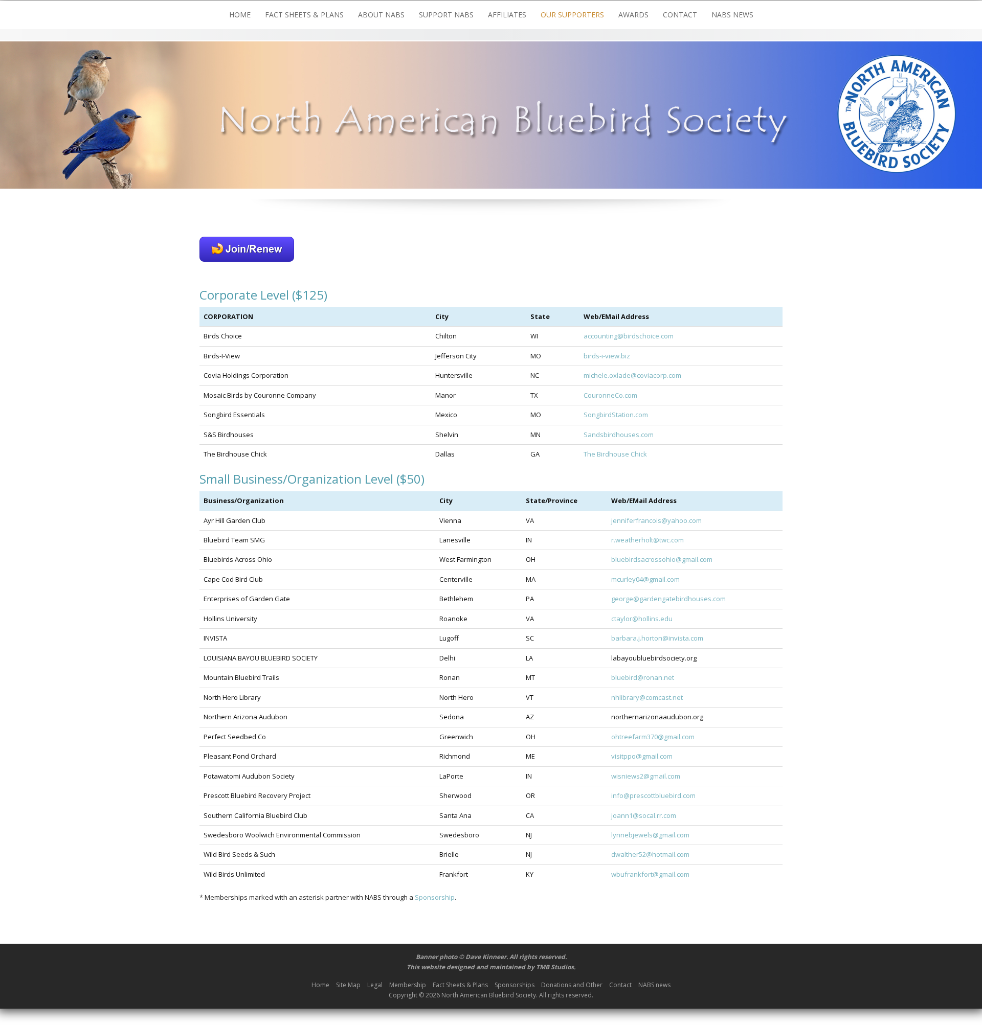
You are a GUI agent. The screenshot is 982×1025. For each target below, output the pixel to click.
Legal (375, 985)
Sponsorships (514, 985)
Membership (407, 985)
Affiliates (507, 14)
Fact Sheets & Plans (304, 14)
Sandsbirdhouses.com (619, 434)
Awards (633, 14)
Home (240, 14)
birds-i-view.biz (607, 355)
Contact (680, 14)
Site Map (348, 985)
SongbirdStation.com (616, 414)
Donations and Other (571, 985)
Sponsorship (435, 897)
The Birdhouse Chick (615, 454)
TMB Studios (555, 967)
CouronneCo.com (610, 395)
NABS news (732, 14)
